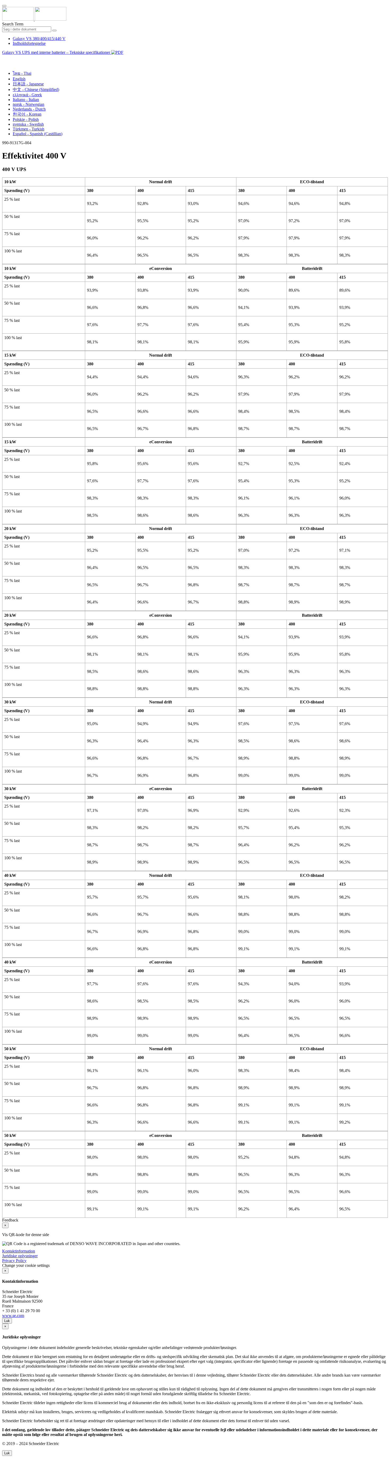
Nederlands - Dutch (29, 109)
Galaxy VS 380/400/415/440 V (39, 38)
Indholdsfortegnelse (29, 43)
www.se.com (13, 1315)
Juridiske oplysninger (20, 1256)
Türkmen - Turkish (28, 129)
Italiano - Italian (26, 99)
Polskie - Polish (26, 119)
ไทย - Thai (22, 73)
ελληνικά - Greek (27, 95)
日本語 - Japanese (28, 84)
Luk (7, 1321)
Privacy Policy (14, 1260)
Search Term (12, 24)
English (19, 79)
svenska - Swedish (28, 124)
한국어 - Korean (27, 114)
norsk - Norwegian (28, 104)
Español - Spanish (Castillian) (37, 134)
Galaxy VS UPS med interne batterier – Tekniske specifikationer (56, 52)
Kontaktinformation (18, 1251)
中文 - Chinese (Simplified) (36, 89)
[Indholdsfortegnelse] (4, 58)
